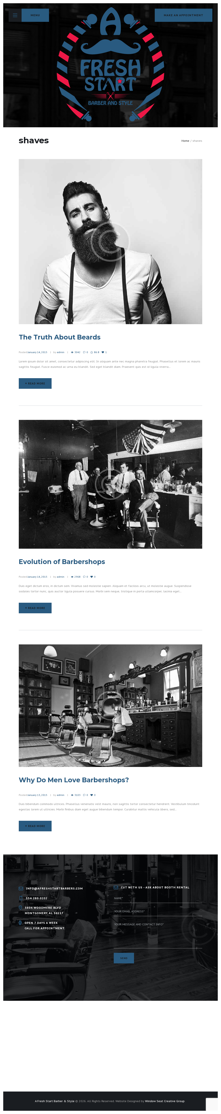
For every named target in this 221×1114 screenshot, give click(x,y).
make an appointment (183, 15)
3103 (77, 795)
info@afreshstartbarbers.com (54, 888)
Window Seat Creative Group (165, 1101)
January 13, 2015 (37, 795)
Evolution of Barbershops (62, 562)
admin (60, 352)
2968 (77, 576)
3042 (77, 352)
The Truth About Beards (60, 337)
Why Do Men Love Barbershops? (74, 780)
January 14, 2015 (37, 352)
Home (185, 141)
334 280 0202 (36, 898)
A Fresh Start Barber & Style (54, 1101)
